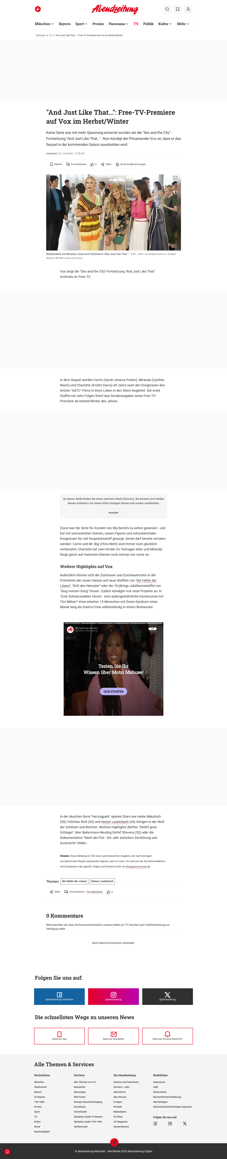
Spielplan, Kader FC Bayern (88, 1116)
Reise (37, 1126)
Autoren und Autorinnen (126, 1082)
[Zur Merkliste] (178, 9)
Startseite (41, 35)
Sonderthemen (121, 1126)
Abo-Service (120, 1097)
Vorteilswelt (80, 1111)
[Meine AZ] (188, 9)
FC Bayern (39, 1097)
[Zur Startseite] (115, 14)
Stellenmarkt (81, 1126)
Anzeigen (113, 512)
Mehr (181, 24)
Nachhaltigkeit (42, 1131)
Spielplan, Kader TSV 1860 (88, 1121)
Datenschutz (160, 1092)
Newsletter (80, 1087)
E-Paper (118, 1102)
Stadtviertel (40, 1087)
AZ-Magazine (121, 1121)
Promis (98, 24)
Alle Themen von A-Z (85, 1082)
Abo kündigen (160, 1102)
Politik (148, 24)
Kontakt (118, 1106)
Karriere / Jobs (121, 1087)
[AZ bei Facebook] (155, 1123)
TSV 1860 (39, 1102)
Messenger (80, 1092)
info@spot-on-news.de (137, 866)
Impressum (159, 1082)
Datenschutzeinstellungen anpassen (172, 1106)
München (42, 24)
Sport (79, 24)
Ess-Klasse (80, 1106)
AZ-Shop (118, 1116)
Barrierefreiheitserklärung (167, 1097)
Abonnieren (120, 1092)
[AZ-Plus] (38, 9)
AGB (155, 1087)
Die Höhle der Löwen (74, 881)
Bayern (65, 24)
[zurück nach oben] (114, 1144)
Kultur (163, 24)
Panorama (117, 24)
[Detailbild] (175, 178)
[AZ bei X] (185, 1123)
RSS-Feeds (79, 1097)
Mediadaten (120, 1111)
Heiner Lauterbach (115, 822)
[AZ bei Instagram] (170, 1123)
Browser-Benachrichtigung (88, 1102)
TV (136, 24)
